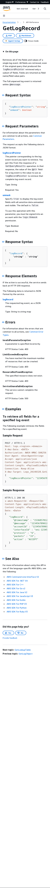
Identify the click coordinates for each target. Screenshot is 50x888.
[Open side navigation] (4, 16)
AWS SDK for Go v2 (16, 588)
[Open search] (45, 8)
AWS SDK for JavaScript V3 (20, 596)
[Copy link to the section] (3, 95)
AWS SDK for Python (17, 607)
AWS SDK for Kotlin (16, 600)
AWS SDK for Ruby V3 (17, 611)
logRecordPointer (21, 107)
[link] (32, 22)
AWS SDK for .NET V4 (17, 580)
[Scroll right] (38, 9)
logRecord (16, 253)
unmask (14, 110)
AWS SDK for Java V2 (17, 592)
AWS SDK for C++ (15, 584)
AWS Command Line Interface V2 (23, 576)
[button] (10, 51)
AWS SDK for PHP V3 (17, 604)
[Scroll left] (14, 9)
